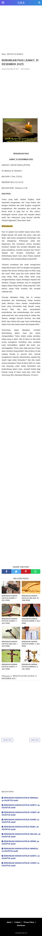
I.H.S (21, 3)
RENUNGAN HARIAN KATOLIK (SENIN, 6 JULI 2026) (31, 621)
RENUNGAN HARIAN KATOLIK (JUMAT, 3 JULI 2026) (9, 621)
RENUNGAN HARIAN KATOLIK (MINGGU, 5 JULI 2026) (30, 666)
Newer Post (7, 740)
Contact (17, 922)
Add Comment (25, 69)
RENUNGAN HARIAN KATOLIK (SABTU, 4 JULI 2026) (9, 666)
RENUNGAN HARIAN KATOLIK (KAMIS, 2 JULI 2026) (9, 598)
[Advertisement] (21, 29)
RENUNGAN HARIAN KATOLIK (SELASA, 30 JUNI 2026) (30, 598)
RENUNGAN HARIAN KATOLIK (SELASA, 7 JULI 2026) (10, 644)
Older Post (35, 740)
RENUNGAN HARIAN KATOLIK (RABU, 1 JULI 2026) (31, 644)
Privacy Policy (29, 922)
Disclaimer (21, 925)
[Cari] (39, 2)
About (9, 922)
